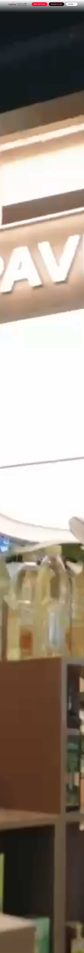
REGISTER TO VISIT (56, 4)
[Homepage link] (17, 4)
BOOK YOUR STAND (39, 4)
